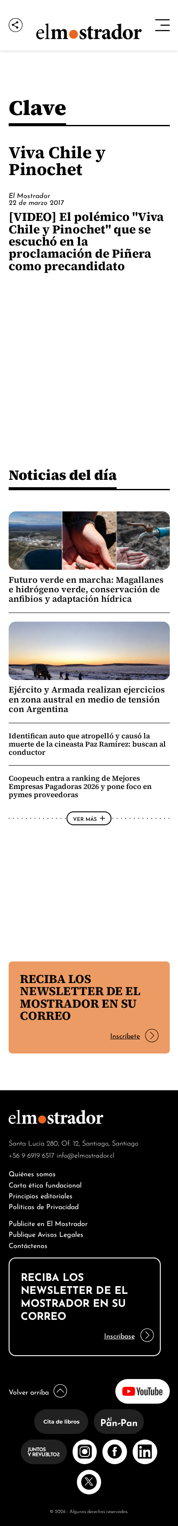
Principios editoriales (41, 1195)
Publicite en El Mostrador (48, 1223)
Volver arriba (29, 1391)
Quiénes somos (32, 1173)
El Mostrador (29, 195)
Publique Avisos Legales (46, 1234)
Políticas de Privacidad (44, 1206)
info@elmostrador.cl (85, 1154)
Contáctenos (28, 1245)
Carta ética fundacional (45, 1184)
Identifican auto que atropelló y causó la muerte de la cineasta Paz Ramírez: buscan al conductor (87, 744)
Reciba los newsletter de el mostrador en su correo (80, 997)
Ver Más (85, 818)
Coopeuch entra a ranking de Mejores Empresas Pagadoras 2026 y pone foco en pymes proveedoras (80, 786)
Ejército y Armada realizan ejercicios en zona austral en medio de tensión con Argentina (87, 699)
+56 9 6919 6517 (31, 1154)
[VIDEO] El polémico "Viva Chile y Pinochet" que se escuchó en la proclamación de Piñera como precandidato (86, 241)
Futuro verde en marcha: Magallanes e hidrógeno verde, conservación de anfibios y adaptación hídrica (86, 589)
